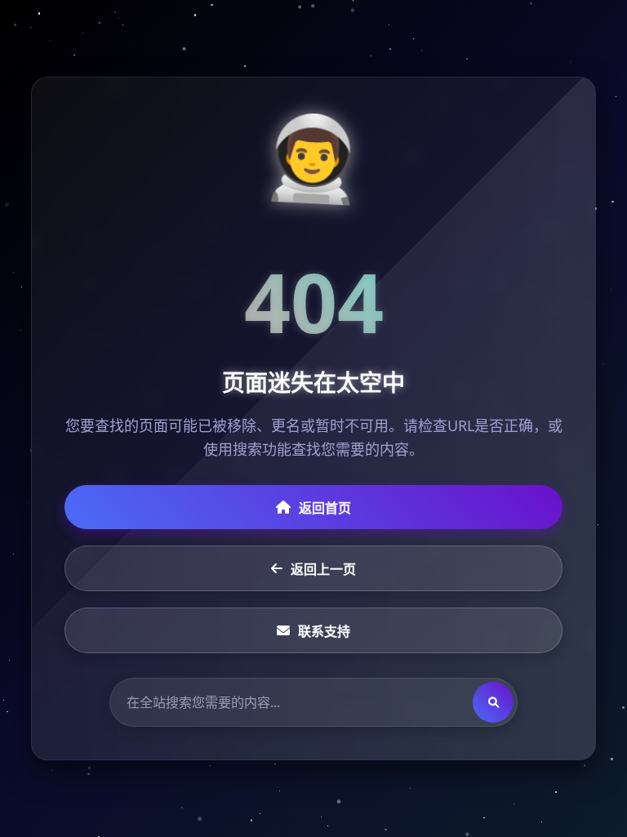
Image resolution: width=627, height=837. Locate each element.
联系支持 (324, 631)
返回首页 (325, 508)
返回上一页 (323, 569)
